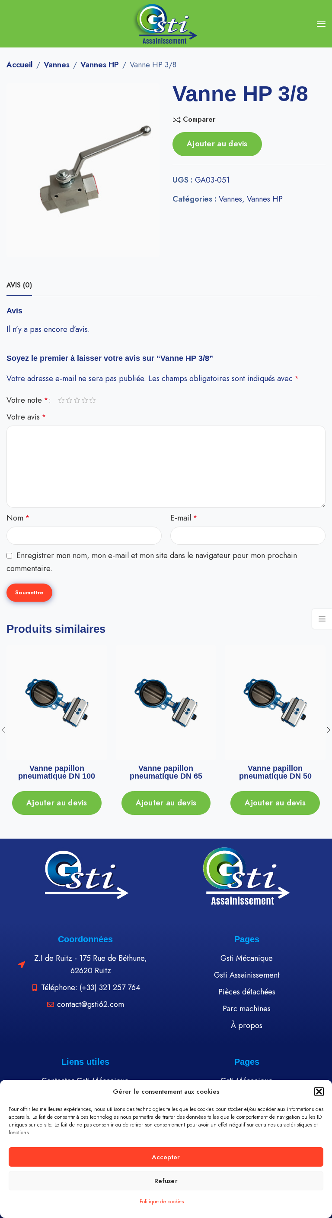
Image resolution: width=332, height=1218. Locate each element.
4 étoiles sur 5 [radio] (85, 400)
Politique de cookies (162, 1201)
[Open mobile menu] (321, 23)
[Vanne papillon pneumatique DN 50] (275, 702)
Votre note (27, 400)
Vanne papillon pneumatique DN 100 (56, 772)
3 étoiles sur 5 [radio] (77, 400)
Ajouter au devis (217, 143)
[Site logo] (166, 23)
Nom (17, 518)
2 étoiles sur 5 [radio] (69, 400)
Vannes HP (99, 64)
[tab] (19, 285)
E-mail (183, 518)
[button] (319, 1091)
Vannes (57, 64)
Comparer (199, 120)
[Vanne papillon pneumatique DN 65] (166, 702)
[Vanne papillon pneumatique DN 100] (57, 702)
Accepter (166, 1157)
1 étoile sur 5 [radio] (61, 400)
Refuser (166, 1181)
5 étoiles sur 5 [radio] (92, 400)
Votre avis (26, 417)
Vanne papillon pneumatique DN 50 (275, 772)
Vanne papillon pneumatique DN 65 (166, 772)
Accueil (19, 64)
